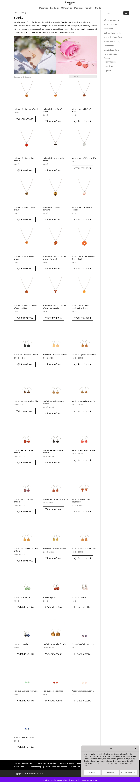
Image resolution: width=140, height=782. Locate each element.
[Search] (126, 13)
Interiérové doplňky (112, 41)
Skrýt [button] (95, 780)
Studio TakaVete (110, 24)
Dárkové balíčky (110, 54)
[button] (136, 749)
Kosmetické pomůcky (113, 37)
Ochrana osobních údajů (46, 763)
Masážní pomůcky (111, 50)
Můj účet (78, 8)
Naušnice (109, 66)
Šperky (107, 58)
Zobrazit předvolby (128, 772)
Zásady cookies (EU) (35, 766)
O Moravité (66, 8)
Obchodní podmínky (23, 763)
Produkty (54, 8)
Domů (16, 12)
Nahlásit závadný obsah (56, 766)
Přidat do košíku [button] (25, 607)
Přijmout (92, 772)
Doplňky (107, 70)
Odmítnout (110, 772)
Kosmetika (108, 28)
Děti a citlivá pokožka (112, 33)
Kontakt (88, 8)
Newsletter (19, 766)
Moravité (43, 8)
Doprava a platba (66, 763)
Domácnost (109, 45)
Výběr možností (24, 118)
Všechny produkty (111, 20)
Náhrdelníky (110, 62)
